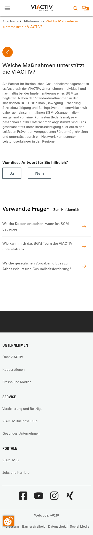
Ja (12, 173)
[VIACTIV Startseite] (41, 8)
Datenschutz (57, 526)
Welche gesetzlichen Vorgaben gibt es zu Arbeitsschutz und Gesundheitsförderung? (36, 266)
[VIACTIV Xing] (70, 497)
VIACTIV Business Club (19, 421)
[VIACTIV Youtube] (38, 497)
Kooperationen (13, 369)
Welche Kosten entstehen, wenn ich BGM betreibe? (35, 226)
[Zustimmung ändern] (8, 521)
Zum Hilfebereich (66, 209)
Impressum (10, 526)
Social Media (79, 526)
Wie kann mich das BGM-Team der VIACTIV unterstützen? (37, 246)
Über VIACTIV (12, 357)
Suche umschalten (75, 8)
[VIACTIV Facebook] (23, 497)
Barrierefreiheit (33, 526)
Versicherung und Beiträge (22, 408)
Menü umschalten (7, 8)
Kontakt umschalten (85, 8)
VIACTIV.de (10, 460)
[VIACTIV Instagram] (54, 497)
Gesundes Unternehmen (21, 433)
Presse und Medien (16, 382)
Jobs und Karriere (15, 472)
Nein (39, 173)
